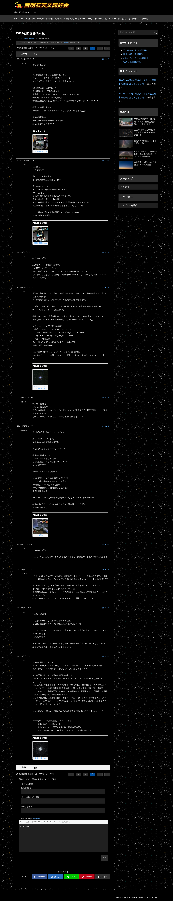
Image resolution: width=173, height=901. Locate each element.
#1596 (107, 608)
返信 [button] (103, 59)
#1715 (107, 398)
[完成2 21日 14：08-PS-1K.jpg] (40, 377)
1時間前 (65, 42)
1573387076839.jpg (40, 151)
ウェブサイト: (27, 807)
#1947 (107, 59)
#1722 (107, 252)
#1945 (107, 160)
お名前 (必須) (26, 788)
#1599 (107, 544)
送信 (104, 858)
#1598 (107, 570)
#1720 (107, 287)
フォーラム (19, 38)
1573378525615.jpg (40, 243)
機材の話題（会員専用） (133, 54)
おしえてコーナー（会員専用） (136, 58)
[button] (102, 876)
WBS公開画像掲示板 (132, 62)
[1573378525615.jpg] (40, 234)
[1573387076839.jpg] (40, 142)
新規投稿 (36, 819)
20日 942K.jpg (40, 758)
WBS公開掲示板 (29, 38)
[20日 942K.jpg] (40, 749)
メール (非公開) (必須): (30, 797)
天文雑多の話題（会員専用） (135, 50)
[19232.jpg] (40, 526)
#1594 (107, 656)
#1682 (107, 426)
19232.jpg (40, 535)
